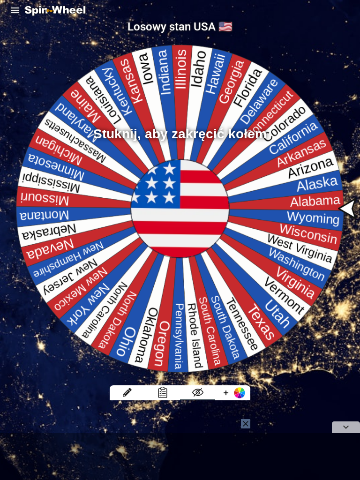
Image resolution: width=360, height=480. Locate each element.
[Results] (162, 392)
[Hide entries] (197, 392)
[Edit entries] (127, 392)
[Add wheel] (232, 392)
